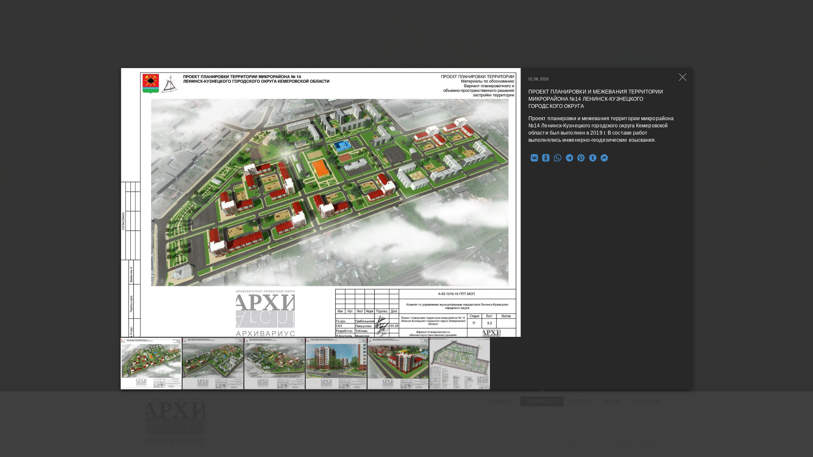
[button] (515, 202)
